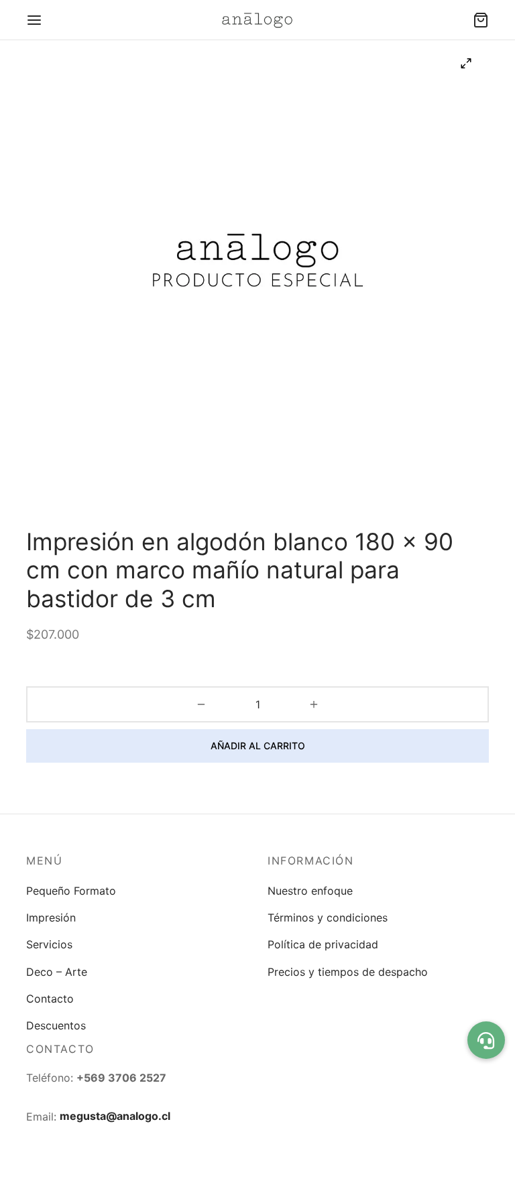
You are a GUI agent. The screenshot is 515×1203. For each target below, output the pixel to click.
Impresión (51, 917)
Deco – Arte (56, 971)
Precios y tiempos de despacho (348, 971)
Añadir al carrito (258, 745)
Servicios (49, 944)
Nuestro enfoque (310, 890)
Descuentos (56, 1025)
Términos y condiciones (328, 917)
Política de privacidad (323, 944)
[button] (486, 1040)
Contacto (50, 998)
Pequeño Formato (71, 890)
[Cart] (481, 20)
